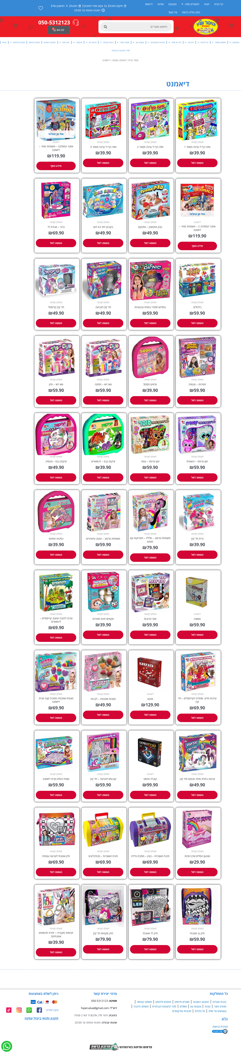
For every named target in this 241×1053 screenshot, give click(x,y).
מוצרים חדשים (34, 42)
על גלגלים (204, 42)
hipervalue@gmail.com (95, 1008)
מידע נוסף (56, 165)
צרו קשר (172, 12)
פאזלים (183, 1006)
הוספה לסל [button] (197, 162)
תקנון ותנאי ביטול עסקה (41, 1018)
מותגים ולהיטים (19, 42)
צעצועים (236, 42)
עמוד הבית (133, 60)
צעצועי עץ (140, 42)
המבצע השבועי (50, 42)
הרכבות (191, 42)
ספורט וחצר (124, 42)
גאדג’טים (66, 42)
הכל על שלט (176, 42)
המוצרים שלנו (192, 4)
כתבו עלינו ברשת (191, 12)
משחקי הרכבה (141, 1006)
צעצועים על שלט (217, 1011)
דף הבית (218, 4)
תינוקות (79, 42)
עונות (4, 42)
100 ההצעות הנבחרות (120, 50)
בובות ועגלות (108, 42)
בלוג (225, 1019)
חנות (206, 4)
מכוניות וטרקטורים (158, 42)
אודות (161, 4)
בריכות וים (93, 42)
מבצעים (172, 4)
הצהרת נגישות (220, 1026)
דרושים (149, 4)
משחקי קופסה (220, 42)
